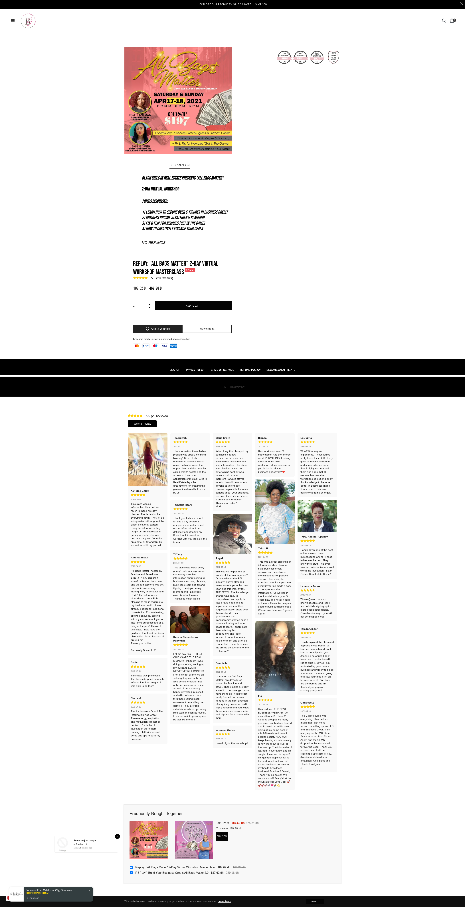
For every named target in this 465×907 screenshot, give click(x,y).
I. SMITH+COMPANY (233, 386)
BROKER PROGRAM (37, 893)
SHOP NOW (261, 4)
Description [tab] (179, 165)
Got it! (315, 901)
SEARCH (175, 369)
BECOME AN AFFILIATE (280, 369)
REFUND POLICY (250, 369)
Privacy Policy (194, 369)
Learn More (224, 901)
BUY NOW (222, 836)
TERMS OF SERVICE (221, 369)
